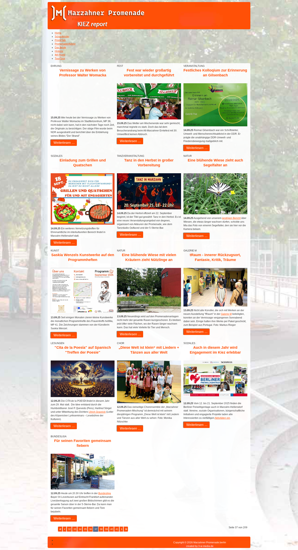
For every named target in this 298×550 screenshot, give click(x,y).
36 (90, 529)
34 (80, 529)
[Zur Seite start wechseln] (60, 529)
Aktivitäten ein (222, 418)
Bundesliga (104, 493)
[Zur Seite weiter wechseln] (121, 529)
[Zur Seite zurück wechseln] (64, 529)
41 (117, 529)
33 (74, 529)
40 (111, 529)
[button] (284, 536)
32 (69, 529)
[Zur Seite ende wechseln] (125, 529)
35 (85, 529)
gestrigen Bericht (231, 218)
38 (101, 529)
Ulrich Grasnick (97, 411)
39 (106, 529)
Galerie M (226, 314)
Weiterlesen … (64, 142)
